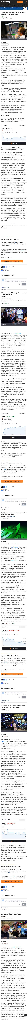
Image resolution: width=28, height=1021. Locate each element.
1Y (12, 132)
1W (5, 132)
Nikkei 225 (14, 560)
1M (7, 132)
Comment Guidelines (5, 287)
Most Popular (8, 5)
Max (16, 132)
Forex (14, 5)
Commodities (20, 5)
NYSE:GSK (18, 333)
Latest (2, 5)
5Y (14, 132)
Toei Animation (14, 547)
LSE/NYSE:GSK (17, 947)
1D (3, 132)
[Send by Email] (13, 266)
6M (9, 132)
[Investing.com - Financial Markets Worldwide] (7, 2)
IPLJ (14, 111)
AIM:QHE (4, 741)
